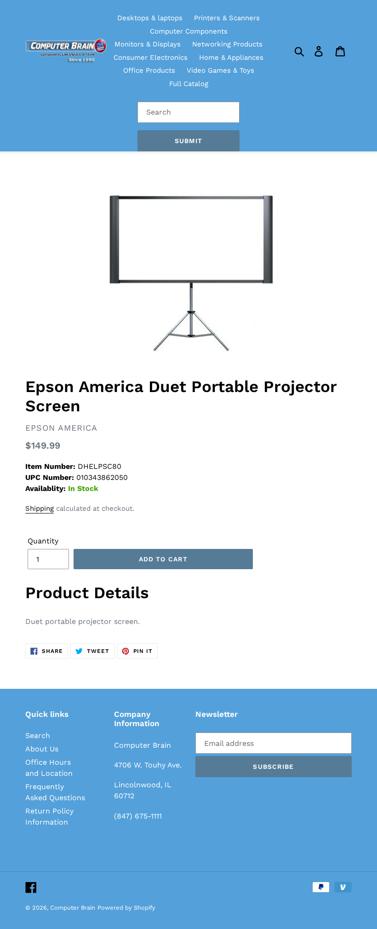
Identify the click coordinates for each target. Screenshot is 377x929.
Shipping (39, 508)
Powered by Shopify (126, 907)
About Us (41, 748)
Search (37, 735)
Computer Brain (72, 907)
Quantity (43, 541)
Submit (188, 140)
